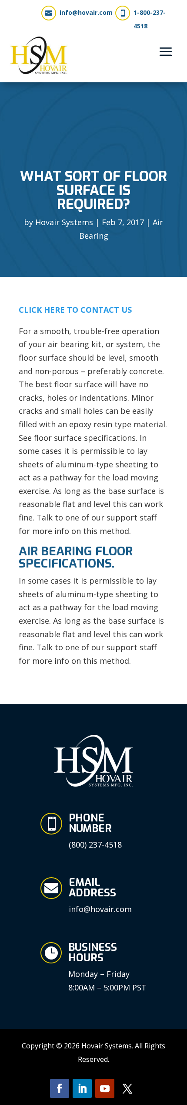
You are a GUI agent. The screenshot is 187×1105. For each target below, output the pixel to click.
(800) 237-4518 (95, 844)
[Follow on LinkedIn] (82, 1088)
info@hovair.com (86, 12)
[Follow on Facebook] (59, 1088)
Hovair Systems (64, 222)
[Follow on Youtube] (104, 1088)
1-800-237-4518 (150, 19)
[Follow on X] (127, 1088)
